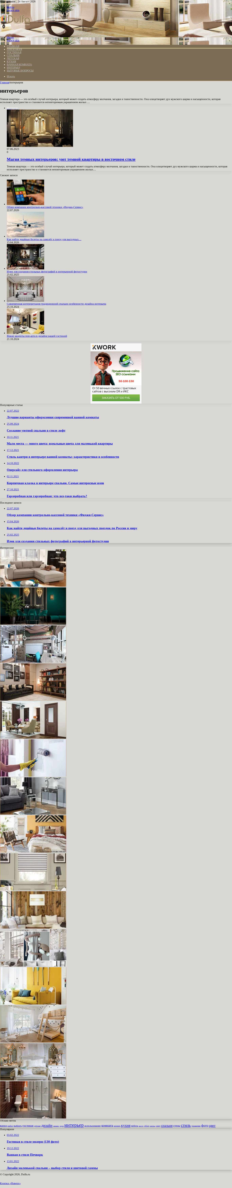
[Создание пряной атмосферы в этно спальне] (33, 851)
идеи (62, 1126)
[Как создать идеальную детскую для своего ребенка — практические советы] (33, 1041)
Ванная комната (19, 64)
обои (146, 1126)
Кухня (11, 61)
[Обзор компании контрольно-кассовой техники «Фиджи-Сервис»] (25, 204)
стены (176, 1125)
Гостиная (14, 52)
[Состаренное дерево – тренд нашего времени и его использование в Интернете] (33, 927)
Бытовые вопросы (20, 70)
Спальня (13, 55)
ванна (3, 1125)
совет (158, 1126)
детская (37, 1126)
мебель (134, 1125)
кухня (125, 1125)
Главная (4, 82)
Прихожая (14, 49)
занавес (56, 1126)
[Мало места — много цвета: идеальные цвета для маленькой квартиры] (33, 1003)
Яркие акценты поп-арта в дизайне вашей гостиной (37, 336)
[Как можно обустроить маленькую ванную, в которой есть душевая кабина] (33, 1117)
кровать (117, 1126)
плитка (152, 1126)
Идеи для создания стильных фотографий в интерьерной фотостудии (47, 271)
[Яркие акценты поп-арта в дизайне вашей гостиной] (25, 333)
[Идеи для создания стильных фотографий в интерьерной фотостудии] (25, 268)
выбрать (18, 1126)
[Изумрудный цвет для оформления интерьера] (33, 623)
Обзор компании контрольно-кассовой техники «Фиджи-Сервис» (45, 207)
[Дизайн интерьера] (15, 31)
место (141, 1126)
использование (92, 1125)
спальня (167, 1125)
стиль (186, 1125)
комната (107, 1125)
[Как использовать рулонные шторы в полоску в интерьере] (33, 889)
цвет (212, 1125)
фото (204, 1125)
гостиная (27, 1125)
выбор (10, 1126)
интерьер (74, 1125)
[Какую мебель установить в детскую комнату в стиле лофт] (33, 661)
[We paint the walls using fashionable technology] (33, 775)
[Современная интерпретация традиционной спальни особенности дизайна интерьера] (25, 300)
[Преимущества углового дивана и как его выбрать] (33, 585)
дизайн (46, 1125)
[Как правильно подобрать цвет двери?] (33, 737)
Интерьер (13, 67)
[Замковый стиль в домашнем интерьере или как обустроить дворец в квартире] (33, 1079)
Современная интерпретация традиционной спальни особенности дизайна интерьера (56, 303)
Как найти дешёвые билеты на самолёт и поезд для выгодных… (44, 239)
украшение (196, 1126)
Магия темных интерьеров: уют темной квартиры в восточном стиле (71, 159)
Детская (13, 58)
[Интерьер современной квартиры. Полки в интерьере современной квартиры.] (33, 699)
